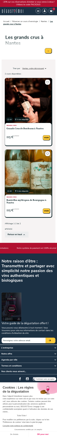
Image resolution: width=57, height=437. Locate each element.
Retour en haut (17, 234)
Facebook (20, 379)
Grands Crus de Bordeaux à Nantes (24, 129)
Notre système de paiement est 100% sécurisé (33, 248)
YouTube (27, 379)
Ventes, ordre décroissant (34, 68)
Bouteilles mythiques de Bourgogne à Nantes (26, 201)
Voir (46, 137)
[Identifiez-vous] (44, 10)
